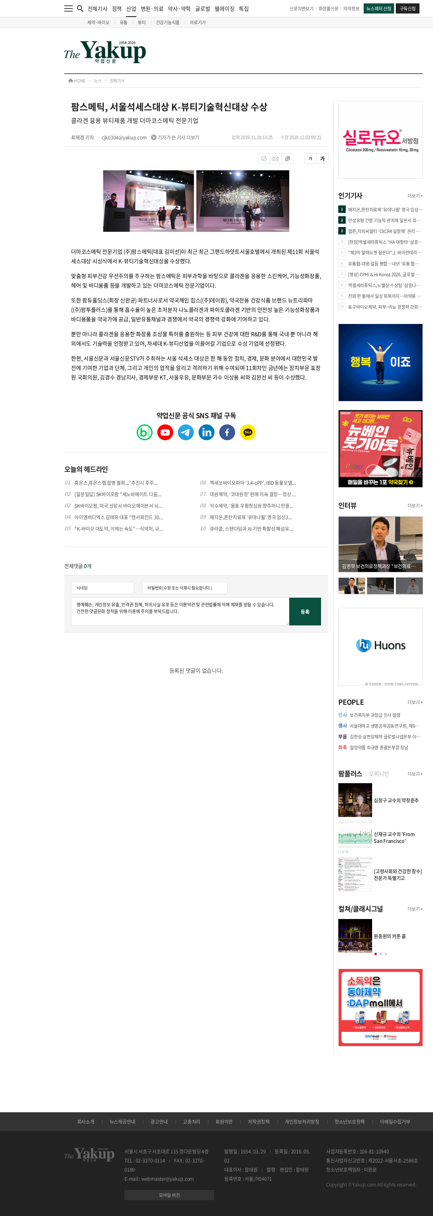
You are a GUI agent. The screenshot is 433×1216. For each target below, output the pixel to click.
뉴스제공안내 (123, 1121)
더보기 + (415, 195)
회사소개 (85, 1121)
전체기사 (98, 8)
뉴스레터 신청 (378, 8)
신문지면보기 (302, 8)
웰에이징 (224, 8)
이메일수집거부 (395, 1121)
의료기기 (198, 22)
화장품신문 (329, 8)
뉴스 (97, 81)
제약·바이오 (98, 22)
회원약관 (224, 1121)
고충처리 (191, 1121)
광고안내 (159, 1121)
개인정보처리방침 (302, 1121)
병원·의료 (152, 8)
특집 (244, 8)
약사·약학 (179, 8)
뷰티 (142, 22)
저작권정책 (259, 1121)
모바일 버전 (169, 1195)
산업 (131, 8)
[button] (375, 954)
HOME (79, 81)
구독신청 (408, 8)
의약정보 (351, 8)
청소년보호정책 (350, 1121)
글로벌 (202, 8)
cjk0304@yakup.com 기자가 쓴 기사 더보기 (150, 137)
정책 (117, 8)
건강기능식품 (168, 22)
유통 (124, 22)
